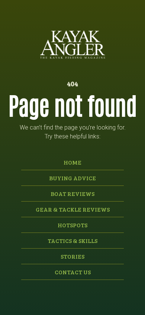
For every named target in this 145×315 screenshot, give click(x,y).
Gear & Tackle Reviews (73, 209)
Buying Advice (72, 178)
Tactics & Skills (72, 240)
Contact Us (73, 272)
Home (72, 162)
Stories (72, 256)
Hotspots (72, 225)
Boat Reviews (72, 193)
